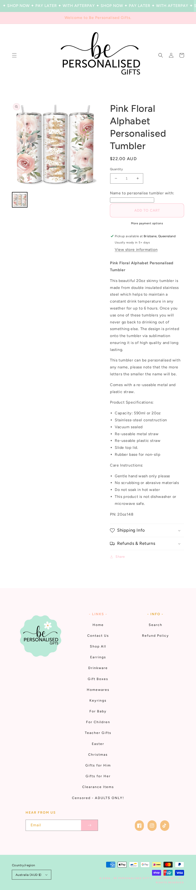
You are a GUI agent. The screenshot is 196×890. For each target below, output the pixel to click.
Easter (98, 744)
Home (98, 625)
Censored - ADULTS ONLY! (98, 798)
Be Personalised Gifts (133, 878)
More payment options (147, 223)
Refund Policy (155, 636)
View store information (136, 249)
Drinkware (98, 668)
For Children (98, 722)
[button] (14, 55)
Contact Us (98, 636)
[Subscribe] (89, 825)
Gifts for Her (98, 776)
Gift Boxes (98, 679)
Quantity (116, 169)
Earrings (98, 657)
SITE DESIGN (165, 878)
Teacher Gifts (98, 733)
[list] (55, 145)
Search (155, 625)
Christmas (98, 755)
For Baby (98, 711)
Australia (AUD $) (29, 875)
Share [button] (120, 557)
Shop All (98, 646)
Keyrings (98, 700)
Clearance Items (98, 787)
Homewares (98, 690)
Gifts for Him (98, 765)
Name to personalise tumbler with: (142, 193)
